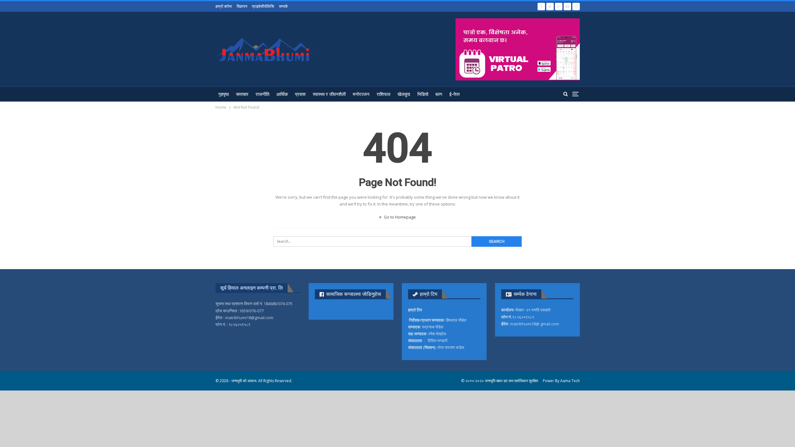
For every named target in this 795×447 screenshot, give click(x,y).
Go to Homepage (399, 217)
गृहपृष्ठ (223, 94)
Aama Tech (570, 380)
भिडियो (422, 94)
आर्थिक (282, 94)
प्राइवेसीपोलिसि (263, 6)
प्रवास (300, 94)
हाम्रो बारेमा (224, 6)
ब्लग (438, 94)
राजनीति (262, 94)
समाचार (242, 94)
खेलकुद (404, 94)
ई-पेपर (454, 94)
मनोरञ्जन (361, 94)
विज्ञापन (242, 6)
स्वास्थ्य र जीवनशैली (329, 94)
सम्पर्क (283, 6)
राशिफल (383, 94)
